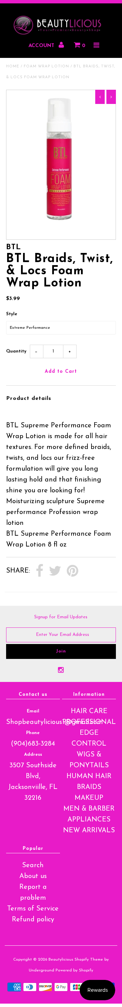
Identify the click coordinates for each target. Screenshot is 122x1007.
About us (33, 876)
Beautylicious (60, 960)
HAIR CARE (89, 711)
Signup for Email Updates (60, 617)
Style (11, 314)
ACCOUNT (42, 45)
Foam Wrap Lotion (46, 66)
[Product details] (11, 409)
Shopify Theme (89, 960)
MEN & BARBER (89, 809)
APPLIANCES (88, 819)
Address (33, 754)
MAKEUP (89, 798)
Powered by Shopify (74, 970)
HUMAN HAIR (88, 776)
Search (33, 865)
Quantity (16, 351)
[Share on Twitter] (55, 571)
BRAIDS (89, 787)
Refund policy (33, 919)
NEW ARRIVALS (89, 830)
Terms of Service (33, 908)
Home (12, 66)
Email (33, 711)
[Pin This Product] (72, 571)
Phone (33, 733)
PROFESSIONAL (89, 722)
